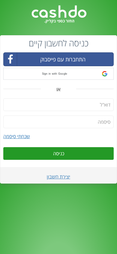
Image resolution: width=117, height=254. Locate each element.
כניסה (58, 153)
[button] (58, 74)
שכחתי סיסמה (16, 136)
